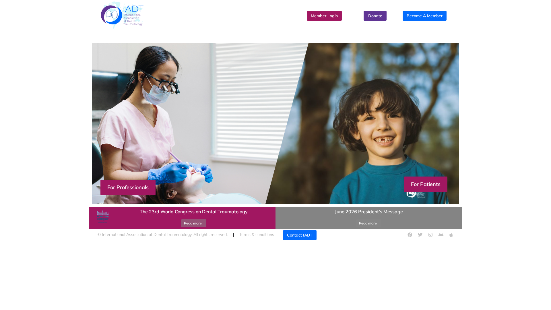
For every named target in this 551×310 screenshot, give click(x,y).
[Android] (441, 234)
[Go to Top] (541, 300)
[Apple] (451, 234)
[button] (275, 205)
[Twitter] (420, 234)
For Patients (426, 184)
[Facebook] (410, 234)
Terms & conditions (256, 234)
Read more (193, 223)
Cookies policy (350, 234)
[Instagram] (430, 234)
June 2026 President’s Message (369, 211)
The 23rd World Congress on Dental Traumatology (194, 211)
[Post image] (101, 218)
